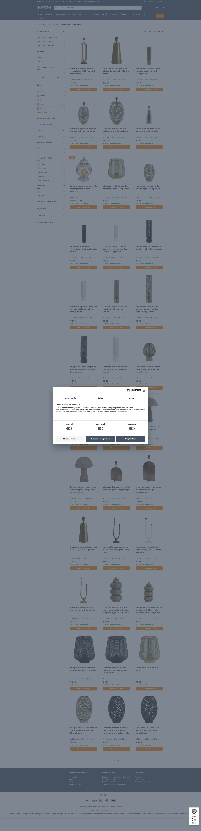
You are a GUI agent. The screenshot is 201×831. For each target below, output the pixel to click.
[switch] (194, 823)
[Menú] (197, 808)
